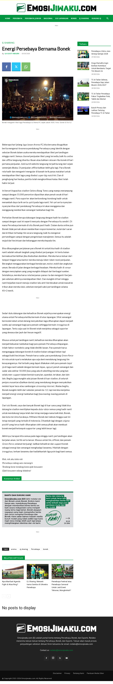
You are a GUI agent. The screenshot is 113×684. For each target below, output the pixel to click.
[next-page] (8, 596)
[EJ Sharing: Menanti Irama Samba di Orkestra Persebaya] (37, 571)
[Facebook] (6, 66)
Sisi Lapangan (61, 18)
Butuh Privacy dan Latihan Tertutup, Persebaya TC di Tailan (100, 110)
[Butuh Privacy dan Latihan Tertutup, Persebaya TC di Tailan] (83, 110)
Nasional (48, 18)
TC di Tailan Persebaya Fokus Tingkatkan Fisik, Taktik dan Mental (100, 96)
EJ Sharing (84, 18)
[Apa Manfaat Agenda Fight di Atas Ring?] (13, 571)
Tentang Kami (78, 673)
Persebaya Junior (33, 18)
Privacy (67, 673)
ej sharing (24, 549)
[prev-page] (4, 596)
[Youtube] (66, 658)
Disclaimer (57, 673)
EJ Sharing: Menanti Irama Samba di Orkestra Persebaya (37, 584)
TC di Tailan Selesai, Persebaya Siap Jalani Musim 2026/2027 (100, 82)
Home (7, 18)
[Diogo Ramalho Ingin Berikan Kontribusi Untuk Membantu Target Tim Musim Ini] (83, 66)
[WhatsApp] (25, 66)
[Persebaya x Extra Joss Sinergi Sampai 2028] (83, 54)
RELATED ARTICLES (13, 558)
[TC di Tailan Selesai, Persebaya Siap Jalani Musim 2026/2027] (83, 82)
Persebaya (17, 18)
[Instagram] (53, 658)
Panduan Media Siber (95, 673)
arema (13, 549)
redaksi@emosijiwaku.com (61, 650)
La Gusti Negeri (12, 53)
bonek (45, 549)
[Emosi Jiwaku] (56, 8)
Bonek (74, 18)
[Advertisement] (56, 31)
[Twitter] (16, 66)
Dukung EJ (96, 18)
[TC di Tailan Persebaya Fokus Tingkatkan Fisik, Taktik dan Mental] (83, 96)
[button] (107, 18)
